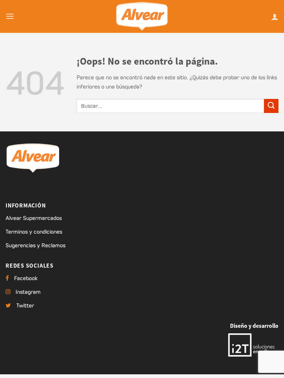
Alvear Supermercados (34, 217)
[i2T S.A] (253, 344)
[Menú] (10, 16)
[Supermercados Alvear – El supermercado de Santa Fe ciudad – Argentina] (142, 16)
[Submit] (271, 106)
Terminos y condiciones (34, 231)
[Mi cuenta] (274, 16)
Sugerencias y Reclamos (35, 245)
